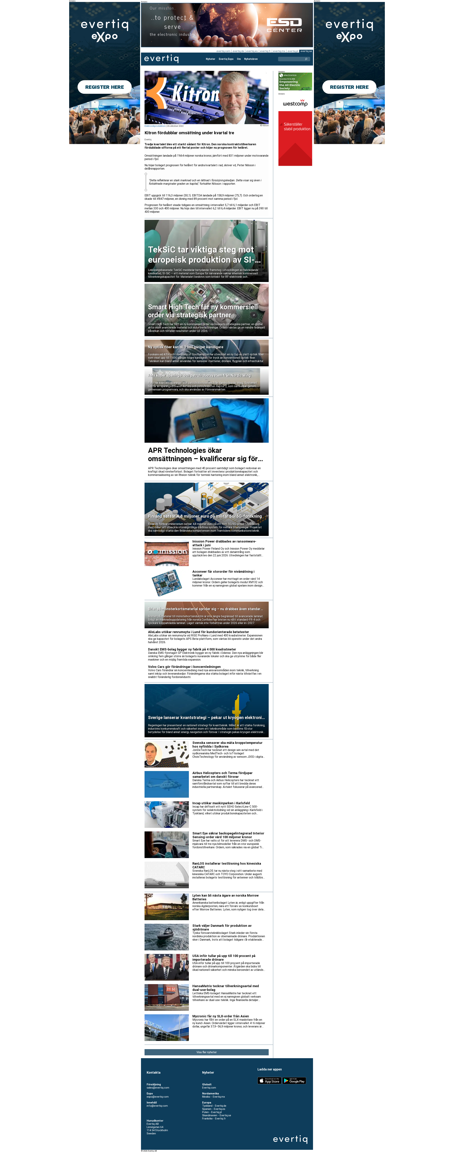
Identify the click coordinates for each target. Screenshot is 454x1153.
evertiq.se (306, 51)
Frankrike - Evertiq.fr (214, 1118)
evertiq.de (238, 51)
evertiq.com (223, 51)
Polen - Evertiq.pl (212, 1112)
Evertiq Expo (226, 59)
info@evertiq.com (157, 1105)
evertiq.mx (279, 51)
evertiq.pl (293, 51)
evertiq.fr (265, 51)
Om (239, 59)
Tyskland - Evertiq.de (214, 1105)
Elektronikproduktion (155, 126)
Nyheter (210, 59)
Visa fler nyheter (206, 1052)
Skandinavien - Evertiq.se (216, 1115)
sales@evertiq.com (158, 1087)
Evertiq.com (209, 1087)
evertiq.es (252, 51)
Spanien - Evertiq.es (213, 1109)
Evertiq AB (161, 59)
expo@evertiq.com (158, 1096)
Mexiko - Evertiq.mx (213, 1096)
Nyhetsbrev (251, 59)
